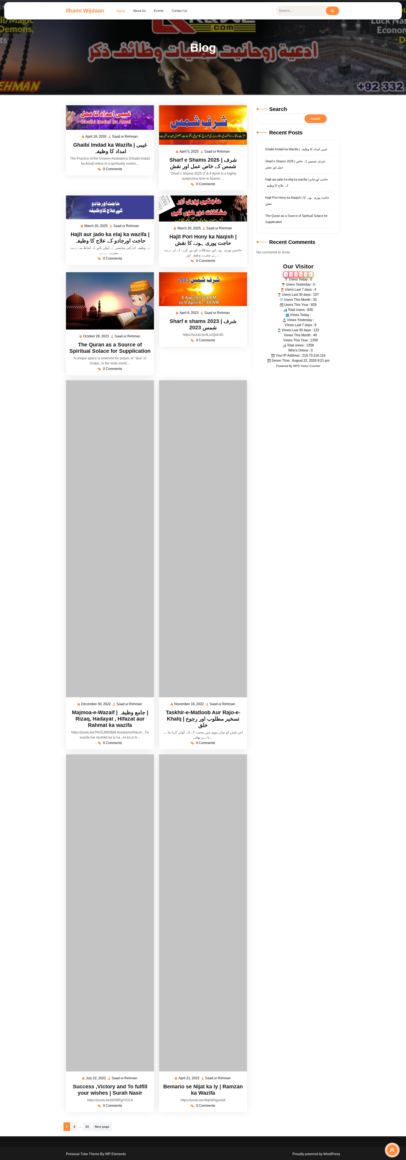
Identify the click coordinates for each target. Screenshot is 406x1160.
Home (121, 10)
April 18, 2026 (96, 137)
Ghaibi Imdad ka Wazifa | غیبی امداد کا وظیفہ (296, 149)
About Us (139, 10)
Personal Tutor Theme (83, 1154)
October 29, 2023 (96, 336)
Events (159, 10)
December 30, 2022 (96, 704)
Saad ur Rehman (125, 137)
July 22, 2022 (96, 1078)
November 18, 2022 (189, 704)
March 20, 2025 (96, 226)
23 (87, 1126)
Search (278, 109)
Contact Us (179, 10)
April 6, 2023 (189, 313)
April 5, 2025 (189, 152)
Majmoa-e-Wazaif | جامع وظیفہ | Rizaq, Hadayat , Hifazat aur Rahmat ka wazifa (110, 718)
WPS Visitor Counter (306, 366)
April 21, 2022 (189, 1078)
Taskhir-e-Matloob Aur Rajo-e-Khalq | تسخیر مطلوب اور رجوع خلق (203, 718)
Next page (102, 1126)
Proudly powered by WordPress (316, 1154)
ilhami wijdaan (85, 10)
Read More (108, 117)
